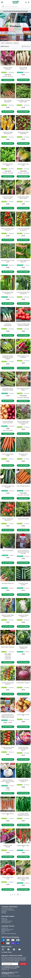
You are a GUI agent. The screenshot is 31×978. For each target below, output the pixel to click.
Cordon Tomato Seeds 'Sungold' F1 (23, 229)
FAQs (3, 932)
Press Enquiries (6, 922)
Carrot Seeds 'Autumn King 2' (23, 389)
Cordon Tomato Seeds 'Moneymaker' (8, 748)
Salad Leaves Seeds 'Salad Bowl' (23, 133)
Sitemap (4, 911)
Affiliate (4, 913)
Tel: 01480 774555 (7, 952)
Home (2, 43)
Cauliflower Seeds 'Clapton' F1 (23, 616)
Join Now (23, 964)
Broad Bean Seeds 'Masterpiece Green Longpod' (7, 357)
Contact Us (5, 928)
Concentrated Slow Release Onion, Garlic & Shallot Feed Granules (7, 716)
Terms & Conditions (7, 908)
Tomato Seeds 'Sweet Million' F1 (8, 683)
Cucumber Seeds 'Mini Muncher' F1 (23, 293)
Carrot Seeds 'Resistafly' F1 (7, 101)
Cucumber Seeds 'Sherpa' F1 (23, 780)
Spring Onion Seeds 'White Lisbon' (23, 197)
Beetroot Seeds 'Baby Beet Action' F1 (8, 616)
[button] (2, 2)
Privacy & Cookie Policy (8, 910)
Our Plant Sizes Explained (9, 933)
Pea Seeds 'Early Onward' (23, 455)
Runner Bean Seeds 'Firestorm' (7, 293)
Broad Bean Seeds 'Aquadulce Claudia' (7, 389)
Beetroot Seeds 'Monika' (7, 846)
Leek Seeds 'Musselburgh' (8, 324)
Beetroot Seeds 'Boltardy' (7, 68)
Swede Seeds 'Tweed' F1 (23, 682)
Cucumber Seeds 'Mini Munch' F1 (23, 261)
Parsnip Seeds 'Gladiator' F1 (23, 68)
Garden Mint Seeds (23, 519)
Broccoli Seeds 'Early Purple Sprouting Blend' (23, 423)
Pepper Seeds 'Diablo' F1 (23, 846)
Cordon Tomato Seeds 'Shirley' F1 (8, 229)
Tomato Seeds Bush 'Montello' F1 (7, 519)
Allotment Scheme (7, 921)
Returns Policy (6, 930)
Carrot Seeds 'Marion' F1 (8, 814)
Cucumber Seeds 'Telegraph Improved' (23, 814)
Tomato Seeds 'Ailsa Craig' (7, 878)
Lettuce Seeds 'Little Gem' (23, 164)
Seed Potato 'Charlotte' (7, 647)
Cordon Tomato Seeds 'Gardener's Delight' (23, 324)
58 (18, 894)
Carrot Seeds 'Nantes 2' (23, 486)
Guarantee (4, 920)
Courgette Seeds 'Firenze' (23, 584)
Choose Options (7, 80)
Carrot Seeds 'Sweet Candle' (7, 455)
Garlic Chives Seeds (7, 550)
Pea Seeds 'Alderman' (8, 583)
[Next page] (20, 894)
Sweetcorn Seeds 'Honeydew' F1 (8, 133)
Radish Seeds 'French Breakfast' (23, 356)
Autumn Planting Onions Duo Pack (8, 422)
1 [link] (10, 894)
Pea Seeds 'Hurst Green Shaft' (7, 261)
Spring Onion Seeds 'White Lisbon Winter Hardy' (23, 879)
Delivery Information (7, 929)
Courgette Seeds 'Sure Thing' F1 (7, 486)
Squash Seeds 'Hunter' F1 (23, 715)
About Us (4, 918)
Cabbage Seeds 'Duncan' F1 (23, 647)
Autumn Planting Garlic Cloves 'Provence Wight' (7, 781)
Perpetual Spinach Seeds (8, 164)
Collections (9, 43)
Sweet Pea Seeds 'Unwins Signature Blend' (23, 749)
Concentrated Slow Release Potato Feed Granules (23, 552)
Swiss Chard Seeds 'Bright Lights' (7, 197)
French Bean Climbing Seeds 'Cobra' (23, 101)
